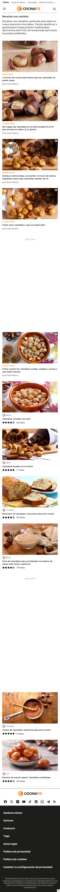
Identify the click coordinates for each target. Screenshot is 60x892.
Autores (8, 820)
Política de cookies (15, 859)
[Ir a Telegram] (48, 801)
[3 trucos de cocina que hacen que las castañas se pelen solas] (30, 56)
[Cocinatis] (29, 8)
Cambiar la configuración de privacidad (27, 867)
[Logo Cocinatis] (30, 794)
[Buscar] (54, 9)
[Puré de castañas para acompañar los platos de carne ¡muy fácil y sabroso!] (30, 539)
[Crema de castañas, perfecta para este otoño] (30, 708)
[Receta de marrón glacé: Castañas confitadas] (30, 755)
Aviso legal (10, 843)
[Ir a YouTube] (24, 801)
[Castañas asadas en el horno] (30, 444)
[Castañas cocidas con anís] (30, 396)
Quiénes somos (12, 812)
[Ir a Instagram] (17, 801)
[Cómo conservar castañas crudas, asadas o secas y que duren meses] (30, 347)
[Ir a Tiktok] (30, 801)
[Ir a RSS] (54, 801)
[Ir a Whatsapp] (42, 801)
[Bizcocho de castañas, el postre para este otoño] (30, 491)
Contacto (9, 828)
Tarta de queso (18, 2)
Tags (6, 836)
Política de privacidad (16, 851)
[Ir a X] (11, 801)
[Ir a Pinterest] (36, 801)
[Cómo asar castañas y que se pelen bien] (30, 203)
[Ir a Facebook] (5, 801)
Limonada (32, 2)
